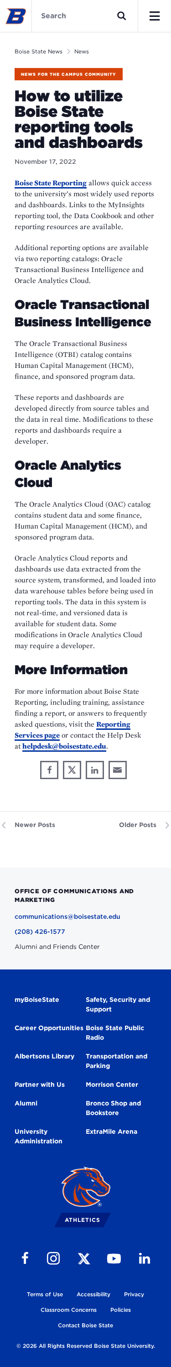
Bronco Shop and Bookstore (113, 1108)
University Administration (38, 1136)
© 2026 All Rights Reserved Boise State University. (85, 1345)
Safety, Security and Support (118, 1004)
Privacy (134, 1294)
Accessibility (93, 1294)
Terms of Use (45, 1294)
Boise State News (38, 51)
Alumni (26, 1103)
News (81, 51)
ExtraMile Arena (111, 1131)
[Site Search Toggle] (122, 16)
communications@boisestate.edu (67, 916)
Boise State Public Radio (115, 1032)
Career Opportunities (49, 1028)
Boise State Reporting (51, 182)
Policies (120, 1309)
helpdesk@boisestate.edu (64, 746)
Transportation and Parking (116, 1061)
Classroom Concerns (69, 1309)
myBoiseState (37, 999)
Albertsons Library (44, 1056)
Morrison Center (112, 1084)
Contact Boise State (85, 1325)
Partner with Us (40, 1084)
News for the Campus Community (68, 74)
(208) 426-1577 (40, 931)
